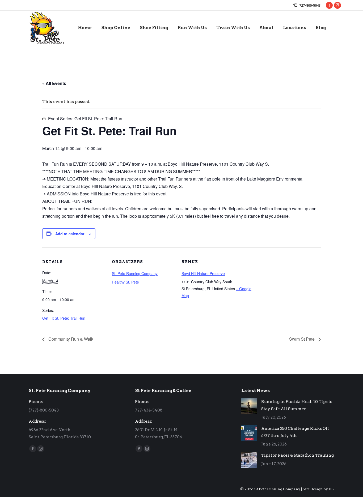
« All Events (54, 83)
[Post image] (249, 406)
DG (331, 489)
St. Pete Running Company (135, 273)
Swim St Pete (302, 339)
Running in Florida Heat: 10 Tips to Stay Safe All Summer (296, 405)
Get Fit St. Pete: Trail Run (63, 318)
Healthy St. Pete (125, 282)
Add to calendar (69, 233)
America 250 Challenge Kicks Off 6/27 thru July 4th (295, 432)
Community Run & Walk (70, 339)
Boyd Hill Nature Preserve (203, 273)
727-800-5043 (309, 5)
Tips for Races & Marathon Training (297, 455)
